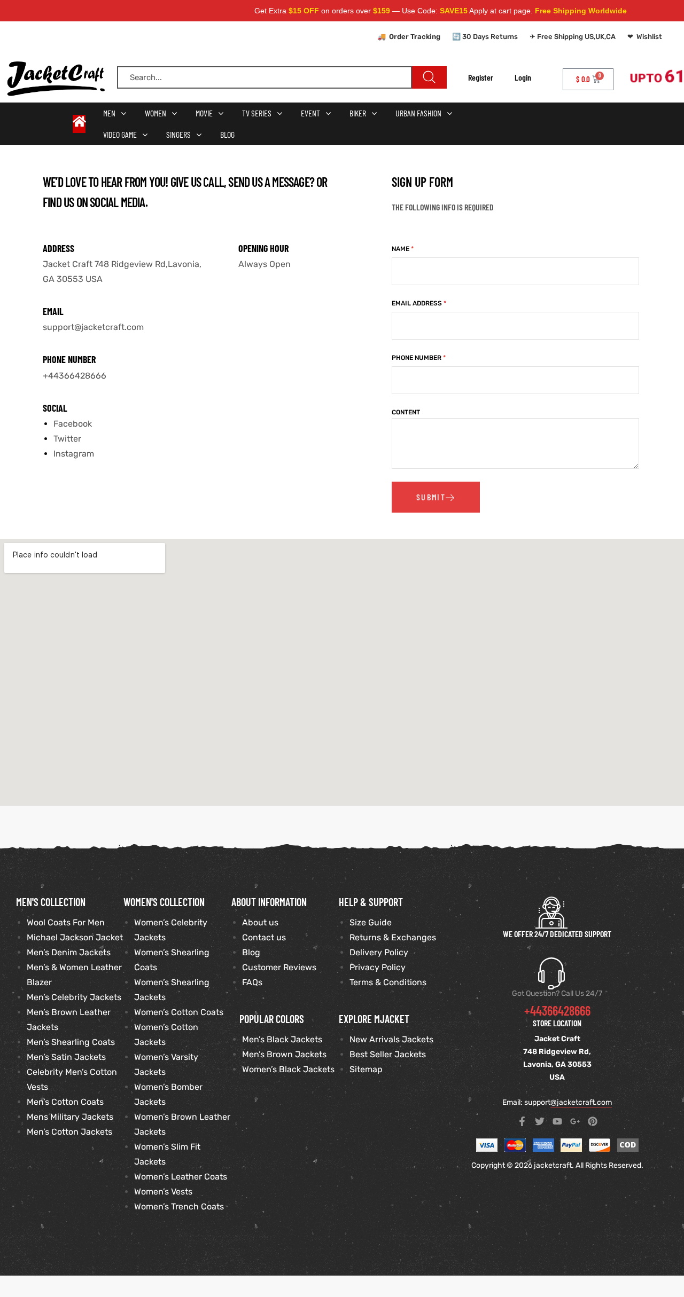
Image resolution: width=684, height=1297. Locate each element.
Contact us (264, 937)
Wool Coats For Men (66, 922)
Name (403, 249)
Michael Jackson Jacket (75, 937)
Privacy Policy (377, 967)
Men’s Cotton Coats (65, 1102)
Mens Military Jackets (70, 1117)
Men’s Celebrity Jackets (74, 997)
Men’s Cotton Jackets (69, 1132)
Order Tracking (414, 37)
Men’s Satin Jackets (66, 1057)
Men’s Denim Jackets (69, 952)
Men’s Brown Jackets (284, 1054)
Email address (419, 303)
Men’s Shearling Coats (71, 1042)
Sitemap (366, 1069)
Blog (251, 952)
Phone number (419, 357)
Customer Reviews (279, 967)
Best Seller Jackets (387, 1054)
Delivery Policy (378, 952)
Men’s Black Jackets (282, 1039)
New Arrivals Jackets (391, 1039)
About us (260, 922)
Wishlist (649, 37)
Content (406, 412)
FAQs (252, 982)
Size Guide (370, 922)
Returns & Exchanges (392, 937)
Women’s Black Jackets (288, 1069)
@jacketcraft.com (581, 1102)
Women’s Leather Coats (180, 1177)
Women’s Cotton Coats (178, 1012)
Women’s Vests (163, 1191)
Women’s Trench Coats (179, 1206)
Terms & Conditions (387, 982)
